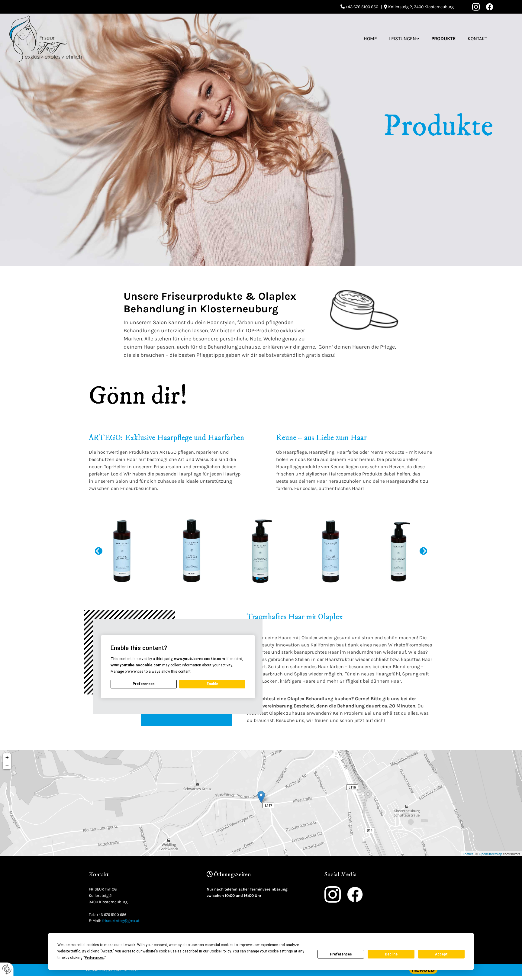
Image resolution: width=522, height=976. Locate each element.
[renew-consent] (7, 969)
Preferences (341, 954)
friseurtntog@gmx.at (121, 920)
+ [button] (7, 757)
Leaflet (468, 853)
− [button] (7, 765)
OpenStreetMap (490, 853)
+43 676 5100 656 (111, 914)
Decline (391, 954)
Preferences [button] (94, 957)
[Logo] (45, 38)
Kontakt (477, 38)
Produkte (443, 38)
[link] (404, 38)
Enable (212, 684)
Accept (441, 954)
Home (370, 38)
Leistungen (402, 38)
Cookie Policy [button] (220, 951)
